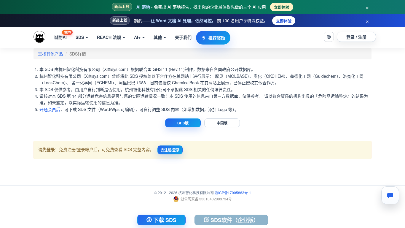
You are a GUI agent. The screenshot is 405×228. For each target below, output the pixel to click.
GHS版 (183, 123)
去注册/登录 (170, 150)
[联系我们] (390, 195)
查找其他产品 (50, 54)
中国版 (222, 123)
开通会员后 (49, 109)
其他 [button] (158, 37)
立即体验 (281, 7)
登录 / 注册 (356, 37)
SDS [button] (80, 37)
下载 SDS (164, 220)
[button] (329, 37)
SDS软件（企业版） (234, 220)
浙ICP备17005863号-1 (233, 192)
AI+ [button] (138, 37)
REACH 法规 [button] (109, 37)
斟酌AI (62, 35)
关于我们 (183, 37)
